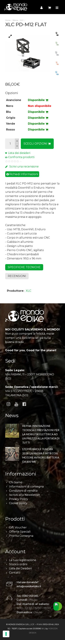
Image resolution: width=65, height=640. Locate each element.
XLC (22, 20)
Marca (15, 20)
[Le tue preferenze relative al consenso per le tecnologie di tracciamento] (6, 634)
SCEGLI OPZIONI (36, 143)
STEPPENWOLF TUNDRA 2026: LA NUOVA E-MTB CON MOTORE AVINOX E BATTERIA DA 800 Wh (40, 455)
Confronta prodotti (21, 157)
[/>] (12, 433)
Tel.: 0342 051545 (27, 595)
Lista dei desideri (19, 153)
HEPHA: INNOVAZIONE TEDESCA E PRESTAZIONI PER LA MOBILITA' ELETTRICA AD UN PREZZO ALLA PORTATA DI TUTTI (41, 434)
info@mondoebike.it (29, 586)
